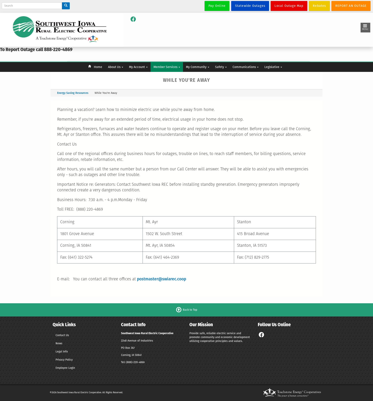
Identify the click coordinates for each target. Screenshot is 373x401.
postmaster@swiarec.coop (161, 279)
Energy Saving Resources (72, 93)
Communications (245, 67)
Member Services (165, 67)
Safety (220, 67)
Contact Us (62, 335)
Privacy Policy (64, 359)
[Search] (66, 5)
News (59, 343)
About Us (114, 67)
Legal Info (62, 351)
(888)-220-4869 (135, 362)
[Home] (60, 29)
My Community (196, 67)
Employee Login (65, 368)
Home (98, 67)
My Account (137, 67)
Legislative (272, 67)
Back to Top (190, 309)
